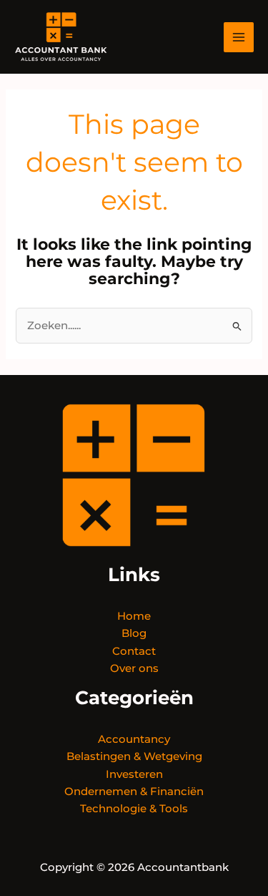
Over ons (134, 668)
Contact (134, 651)
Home (134, 616)
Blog (134, 633)
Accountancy (134, 739)
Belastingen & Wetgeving (134, 756)
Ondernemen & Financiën (134, 791)
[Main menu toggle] (239, 37)
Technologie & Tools (134, 808)
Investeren (134, 774)
